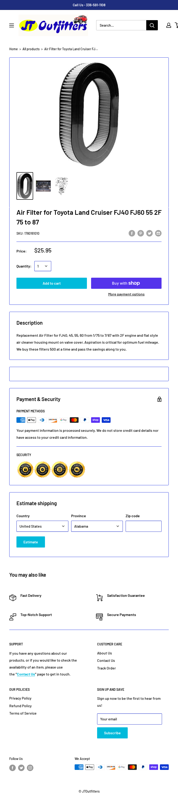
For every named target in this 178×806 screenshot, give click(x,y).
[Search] (152, 25)
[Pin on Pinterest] (140, 233)
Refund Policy (20, 705)
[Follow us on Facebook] (12, 767)
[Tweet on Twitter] (149, 233)
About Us (104, 653)
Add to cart (52, 283)
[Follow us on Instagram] (30, 767)
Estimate (30, 542)
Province (78, 515)
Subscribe (112, 733)
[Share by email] (158, 233)
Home (13, 49)
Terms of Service (23, 713)
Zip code (133, 515)
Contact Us (106, 660)
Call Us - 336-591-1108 (89, 5)
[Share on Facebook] (132, 233)
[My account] (168, 25)
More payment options (126, 294)
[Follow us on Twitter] (21, 767)
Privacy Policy (20, 698)
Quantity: (24, 266)
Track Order (106, 668)
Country (23, 515)
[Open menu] (11, 25)
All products (31, 49)
